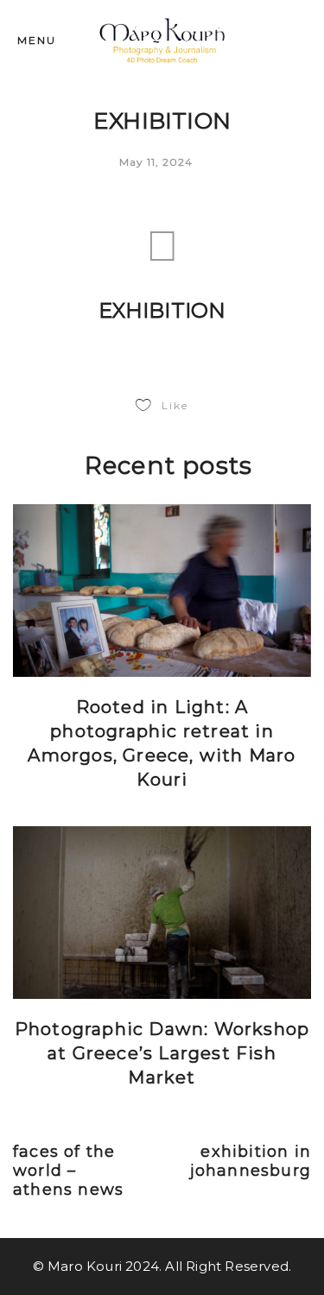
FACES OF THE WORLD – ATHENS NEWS (68, 1170)
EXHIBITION (162, 310)
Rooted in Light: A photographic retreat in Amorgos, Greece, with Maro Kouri (161, 743)
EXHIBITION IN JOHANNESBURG (250, 1161)
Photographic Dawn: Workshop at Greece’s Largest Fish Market (162, 1053)
